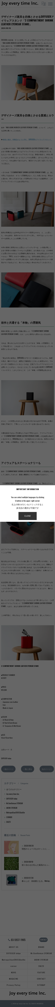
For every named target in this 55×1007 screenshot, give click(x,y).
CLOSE (27, 516)
